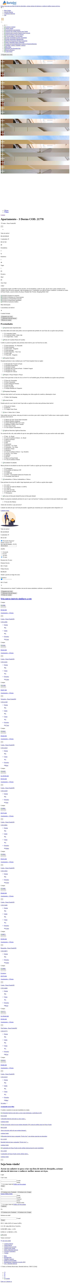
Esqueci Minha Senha (6, 1193)
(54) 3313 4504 (6, 1240)
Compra (3, 215)
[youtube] (7, 1278)
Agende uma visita (7, 54)
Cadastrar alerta (5, 510)
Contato (6, 1253)
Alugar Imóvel (8, 1245)
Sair (5, 15)
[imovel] (3, 605)
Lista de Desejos (8, 12)
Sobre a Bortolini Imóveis (11, 1250)
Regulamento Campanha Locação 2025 (14, 1262)
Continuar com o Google (25, 1192)
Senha (18, 1182)
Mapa (7, 212)
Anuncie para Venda (9, 1248)
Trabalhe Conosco (9, 1259)
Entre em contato (6, 320)
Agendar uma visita (7, 316)
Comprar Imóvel (8, 1243)
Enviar (3, 1220)
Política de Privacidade (19, 1184)
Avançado (5, 552)
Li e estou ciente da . (14, 1184)
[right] (5, 607)
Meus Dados (7, 10)
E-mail (18, 1180)
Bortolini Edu (7, 1257)
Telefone (19, 1199)
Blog (5, 1256)
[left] (2, 607)
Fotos (6, 210)
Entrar (30, 6)
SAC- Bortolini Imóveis (10, 1263)
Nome (18, 1195)
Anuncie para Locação (10, 1247)
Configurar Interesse (9, 13)
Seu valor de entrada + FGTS (9, 544)
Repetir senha (20, 1202)
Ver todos (3, 1103)
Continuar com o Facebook (9, 1192)
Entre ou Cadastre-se (6, 1281)
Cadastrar (3, 1206)
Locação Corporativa (9, 1251)
